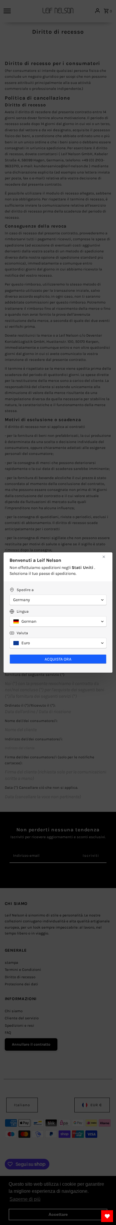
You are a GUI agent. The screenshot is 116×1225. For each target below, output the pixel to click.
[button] (58, 600)
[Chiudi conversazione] (103, 557)
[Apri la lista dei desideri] (107, 1216)
